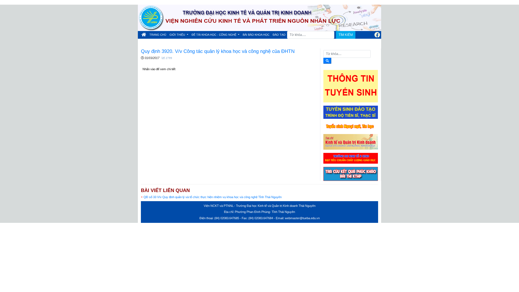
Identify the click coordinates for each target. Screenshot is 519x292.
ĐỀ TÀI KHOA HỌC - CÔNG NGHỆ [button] (214, 34)
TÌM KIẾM (346, 34)
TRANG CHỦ (158, 34)
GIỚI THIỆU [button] (177, 34)
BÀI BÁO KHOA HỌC (256, 34)
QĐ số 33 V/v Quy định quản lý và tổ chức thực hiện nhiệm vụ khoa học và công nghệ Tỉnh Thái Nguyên (211, 197)
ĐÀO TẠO (279, 34)
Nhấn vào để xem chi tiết (159, 69)
